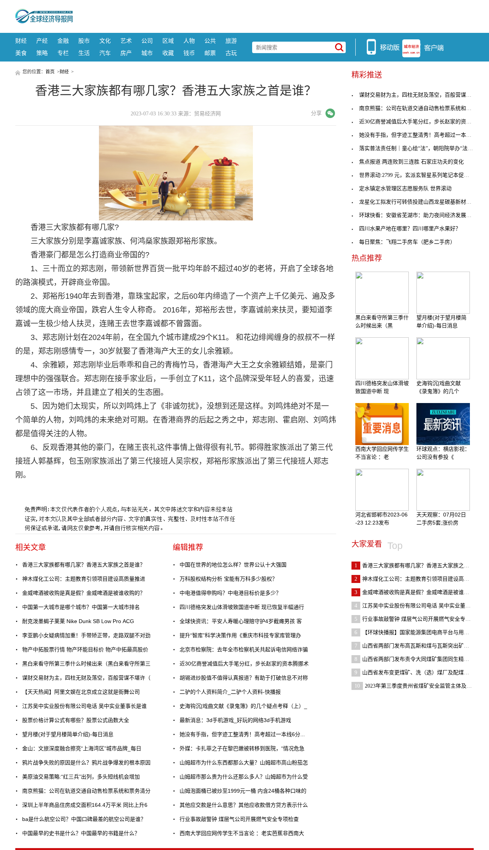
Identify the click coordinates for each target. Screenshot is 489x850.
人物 (189, 40)
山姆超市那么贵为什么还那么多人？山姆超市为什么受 (244, 777)
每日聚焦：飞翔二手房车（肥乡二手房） (407, 242)
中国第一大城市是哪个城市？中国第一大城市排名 (81, 607)
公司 (147, 40)
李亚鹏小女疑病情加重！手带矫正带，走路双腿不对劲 (86, 635)
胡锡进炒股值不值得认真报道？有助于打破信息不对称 (244, 678)
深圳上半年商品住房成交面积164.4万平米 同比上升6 (84, 805)
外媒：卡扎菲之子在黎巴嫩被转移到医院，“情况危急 (242, 748)
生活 (84, 53)
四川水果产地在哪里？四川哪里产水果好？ (410, 229)
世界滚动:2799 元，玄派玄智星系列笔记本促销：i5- (420, 175)
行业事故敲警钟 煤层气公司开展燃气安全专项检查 (239, 819)
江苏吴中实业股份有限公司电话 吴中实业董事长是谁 (84, 706)
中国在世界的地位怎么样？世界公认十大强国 (233, 565)
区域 (168, 40)
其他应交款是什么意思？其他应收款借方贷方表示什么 (244, 805)
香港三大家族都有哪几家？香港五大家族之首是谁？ (83, 565)
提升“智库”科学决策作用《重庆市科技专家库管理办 (240, 635)
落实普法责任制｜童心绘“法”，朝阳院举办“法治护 (418, 148)
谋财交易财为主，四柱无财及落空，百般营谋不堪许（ (86, 678)
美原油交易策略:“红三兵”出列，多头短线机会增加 (81, 777)
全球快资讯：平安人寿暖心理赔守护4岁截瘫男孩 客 (241, 621)
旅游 (231, 40)
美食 (21, 53)
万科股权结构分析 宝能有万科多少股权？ (228, 579)
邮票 (210, 53)
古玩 (231, 53)
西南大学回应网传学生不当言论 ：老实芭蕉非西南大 (242, 833)
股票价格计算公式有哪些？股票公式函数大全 (75, 720)
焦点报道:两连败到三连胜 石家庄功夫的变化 (411, 162)
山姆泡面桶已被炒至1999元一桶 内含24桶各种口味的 (243, 791)
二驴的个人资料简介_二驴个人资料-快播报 (230, 692)
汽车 (105, 53)
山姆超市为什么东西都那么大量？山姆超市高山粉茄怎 (244, 762)
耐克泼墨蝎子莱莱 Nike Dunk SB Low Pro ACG (78, 621)
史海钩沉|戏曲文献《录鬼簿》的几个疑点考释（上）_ (243, 706)
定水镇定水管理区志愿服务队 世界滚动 (405, 188)
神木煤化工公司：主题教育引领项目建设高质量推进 (83, 579)
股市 (84, 40)
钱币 (189, 53)
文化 (105, 40)
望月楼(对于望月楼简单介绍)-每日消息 (67, 734)
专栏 (63, 53)
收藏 (168, 53)
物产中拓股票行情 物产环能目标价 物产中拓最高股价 (85, 649)
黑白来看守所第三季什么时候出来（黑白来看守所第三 (86, 664)
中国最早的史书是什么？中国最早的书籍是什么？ (81, 833)
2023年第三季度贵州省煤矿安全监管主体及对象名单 (421, 686)
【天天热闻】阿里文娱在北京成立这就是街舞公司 (81, 692)
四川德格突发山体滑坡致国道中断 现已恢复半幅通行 (242, 607)
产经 (42, 40)
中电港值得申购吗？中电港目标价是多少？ (230, 593)
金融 (63, 40)
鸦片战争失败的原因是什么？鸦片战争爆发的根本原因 (86, 762)
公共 (210, 40)
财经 (21, 40)
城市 (147, 53)
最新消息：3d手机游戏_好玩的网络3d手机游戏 (235, 720)
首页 (50, 71)
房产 (126, 53)
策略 (42, 53)
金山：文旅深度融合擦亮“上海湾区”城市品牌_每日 (81, 748)
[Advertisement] (273, 15)
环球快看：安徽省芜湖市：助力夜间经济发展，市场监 (423, 215)
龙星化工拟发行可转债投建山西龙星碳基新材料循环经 (423, 202)
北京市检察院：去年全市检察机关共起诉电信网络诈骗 (244, 649)
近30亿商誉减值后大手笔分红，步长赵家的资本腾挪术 (244, 664)
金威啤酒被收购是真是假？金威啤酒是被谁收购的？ (83, 593)
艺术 (126, 40)
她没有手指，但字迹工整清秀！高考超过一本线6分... (242, 734)
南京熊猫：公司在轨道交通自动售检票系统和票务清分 (86, 791)
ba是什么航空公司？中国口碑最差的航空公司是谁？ (84, 819)
